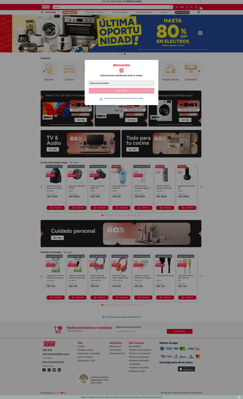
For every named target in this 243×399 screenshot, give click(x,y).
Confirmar (121, 90)
